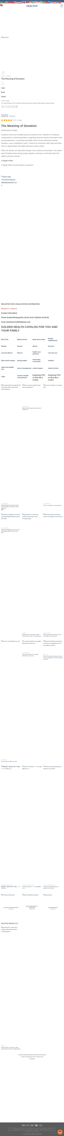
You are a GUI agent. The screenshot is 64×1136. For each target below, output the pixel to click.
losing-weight (22, 360)
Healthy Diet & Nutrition (26, 1128)
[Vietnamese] (1, 5)
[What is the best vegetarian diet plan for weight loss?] (32, 394)
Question (36, 1130)
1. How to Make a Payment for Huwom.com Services (32, 1054)
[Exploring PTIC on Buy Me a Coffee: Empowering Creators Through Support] (32, 572)
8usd (3, 92)
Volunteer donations (49, 103)
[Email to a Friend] (11, 106)
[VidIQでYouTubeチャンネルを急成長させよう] (32, 825)
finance (19, 353)
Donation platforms (8, 103)
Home (3, 76)
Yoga (3, 376)
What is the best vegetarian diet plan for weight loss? (31, 408)
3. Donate (32, 1058)
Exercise (51, 346)
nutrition (51, 360)
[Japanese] (35, 2)
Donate (8, 76)
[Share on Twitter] (8, 106)
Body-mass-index (39, 339)
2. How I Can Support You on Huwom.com (32, 1056)
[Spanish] (54, 2)
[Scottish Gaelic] (51, 2)
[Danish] (17, 2)
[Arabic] (1, 2)
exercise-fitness (7, 353)
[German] (28, 2)
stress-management (24, 368)
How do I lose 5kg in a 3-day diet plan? (52, 505)
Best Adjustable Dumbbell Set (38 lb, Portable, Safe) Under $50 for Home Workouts (10, 507)
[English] (22, 2)
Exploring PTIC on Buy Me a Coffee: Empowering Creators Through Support (31, 635)
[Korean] (41, 2)
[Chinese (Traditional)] (12, 2)
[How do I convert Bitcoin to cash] (11, 699)
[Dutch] (20, 2)
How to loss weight (13, 1128)
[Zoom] (3, 72)
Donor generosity (26, 103)
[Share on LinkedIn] (16, 106)
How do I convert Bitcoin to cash (9, 761)
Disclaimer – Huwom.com (32, 1131)
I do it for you (52, 353)
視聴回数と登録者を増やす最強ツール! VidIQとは (10, 887)
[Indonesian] (30, 2)
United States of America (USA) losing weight (38, 1129)
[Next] (63, 904)
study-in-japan (38, 368)
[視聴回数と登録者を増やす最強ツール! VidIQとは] (11, 825)
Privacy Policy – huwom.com (48, 1130)
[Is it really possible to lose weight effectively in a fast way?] (32, 645)
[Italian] (33, 2)
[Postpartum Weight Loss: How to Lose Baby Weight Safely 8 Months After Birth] (11, 520)
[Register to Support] (9, 309)
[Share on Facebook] (5, 106)
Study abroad (52, 1128)
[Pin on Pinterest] (14, 106)
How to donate (33, 103)
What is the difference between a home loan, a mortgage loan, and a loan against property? (53, 657)
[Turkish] (59, 2)
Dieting (3, 346)
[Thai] (57, 2)
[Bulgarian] (6, 2)
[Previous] (1, 904)
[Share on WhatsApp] (2, 106)
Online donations (41, 103)
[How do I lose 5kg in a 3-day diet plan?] (53, 443)
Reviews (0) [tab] (12, 116)
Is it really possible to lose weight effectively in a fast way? (30, 655)
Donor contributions (17, 103)
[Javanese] (38, 2)
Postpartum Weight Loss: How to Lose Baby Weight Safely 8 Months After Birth (10, 531)
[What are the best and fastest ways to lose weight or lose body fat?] (53, 572)
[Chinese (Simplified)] (9, 2)
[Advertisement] (32, 21)
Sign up (36, 1128)
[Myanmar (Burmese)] (43, 2)
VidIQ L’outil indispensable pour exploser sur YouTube (51, 887)
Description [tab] (4, 116)
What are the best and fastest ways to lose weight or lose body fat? (52, 635)
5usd (3, 88)
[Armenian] (4, 2)
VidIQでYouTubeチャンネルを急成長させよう (31, 887)
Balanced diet (22, 339)
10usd (3, 96)
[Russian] (49, 2)
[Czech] (14, 2)
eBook (35, 346)
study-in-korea (53, 368)
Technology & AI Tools (19, 1129)
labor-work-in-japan (8, 360)
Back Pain (4, 339)
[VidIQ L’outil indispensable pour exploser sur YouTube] (53, 825)
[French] (25, 2)
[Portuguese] (46, 2)
